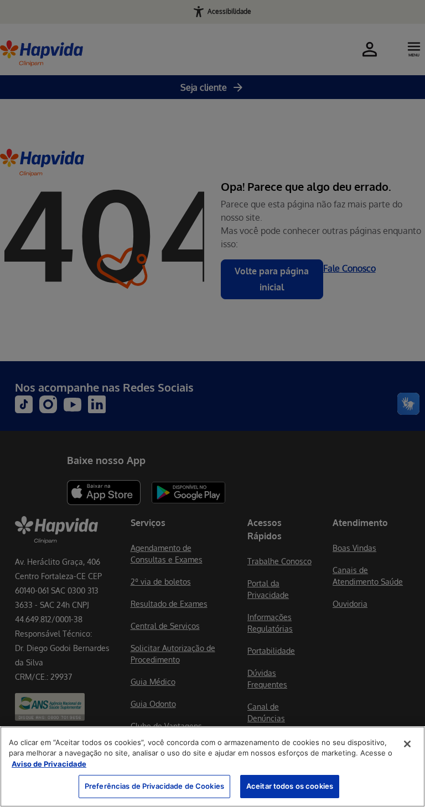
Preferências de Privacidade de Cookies (154, 786)
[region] (212, 766)
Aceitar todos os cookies (289, 786)
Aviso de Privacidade (49, 763)
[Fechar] (407, 744)
